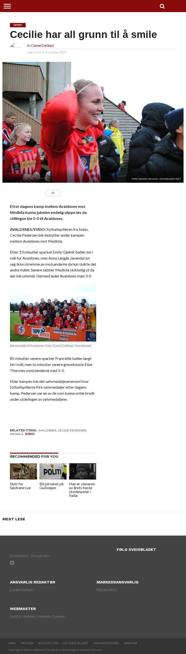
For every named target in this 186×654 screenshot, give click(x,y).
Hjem (12, 643)
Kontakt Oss (48, 643)
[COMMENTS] (53, 191)
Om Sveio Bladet (75, 643)
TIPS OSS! (26, 643)
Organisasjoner (106, 643)
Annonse (131, 643)
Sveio (30, 434)
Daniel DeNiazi (42, 46)
